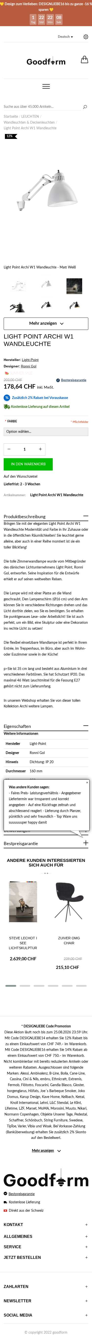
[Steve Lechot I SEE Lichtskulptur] (23, 906)
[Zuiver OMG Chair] (69, 906)
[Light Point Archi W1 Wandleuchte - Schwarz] (46, 307)
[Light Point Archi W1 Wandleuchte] (17, 286)
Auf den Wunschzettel (20, 476)
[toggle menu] (46, 86)
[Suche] (84, 107)
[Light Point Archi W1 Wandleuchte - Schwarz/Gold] (74, 307)
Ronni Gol (37, 753)
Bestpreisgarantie (22, 1194)
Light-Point (38, 744)
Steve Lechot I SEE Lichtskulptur (23, 943)
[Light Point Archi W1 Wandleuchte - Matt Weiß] (46, 203)
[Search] (46, 107)
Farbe (11, 421)
